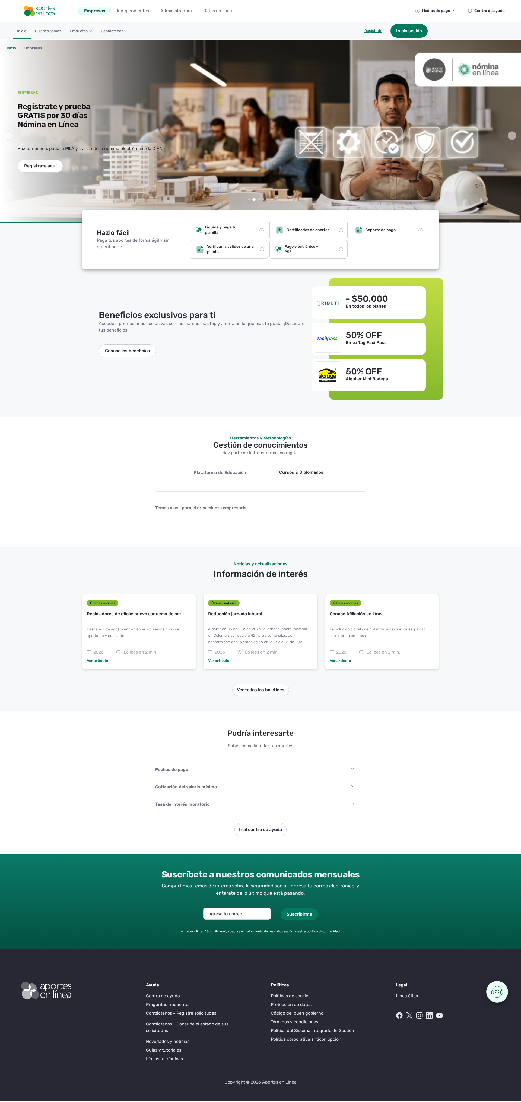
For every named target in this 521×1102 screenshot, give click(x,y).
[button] (81, 33)
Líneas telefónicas (164, 1058)
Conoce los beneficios (127, 350)
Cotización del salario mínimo (186, 786)
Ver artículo (97, 660)
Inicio (11, 48)
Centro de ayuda (489, 10)
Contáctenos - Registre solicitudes (181, 1013)
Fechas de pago (171, 769)
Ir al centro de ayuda (260, 829)
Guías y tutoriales (163, 1050)
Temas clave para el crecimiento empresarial (201, 507)
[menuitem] (94, 10)
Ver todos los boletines (260, 689)
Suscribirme (299, 914)
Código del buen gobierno (297, 1013)
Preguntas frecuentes (168, 1004)
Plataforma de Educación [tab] (220, 472)
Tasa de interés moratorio (182, 804)
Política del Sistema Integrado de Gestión (312, 1030)
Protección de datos (291, 1004)
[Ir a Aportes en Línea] (39, 10)
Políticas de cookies (290, 995)
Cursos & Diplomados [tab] (301, 472)
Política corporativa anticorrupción (306, 1039)
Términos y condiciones (294, 1021)
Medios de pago (436, 10)
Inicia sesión (409, 30)
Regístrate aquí (40, 165)
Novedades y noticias (167, 1041)
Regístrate (373, 30)
